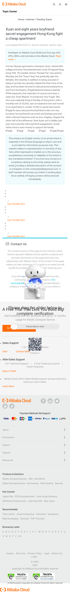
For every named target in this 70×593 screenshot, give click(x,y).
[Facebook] (43, 401)
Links (34, 556)
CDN (30, 478)
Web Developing (10, 518)
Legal (46, 553)
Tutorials (24, 518)
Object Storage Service (13, 483)
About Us (20, 553)
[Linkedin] (50, 401)
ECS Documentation (25, 496)
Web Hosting (46, 483)
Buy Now (21, 204)
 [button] (14, 326)
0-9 (19, 536)
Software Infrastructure (14, 501)
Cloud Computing (25, 514)
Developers (53, 514)
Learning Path (35, 501)
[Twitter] (57, 401)
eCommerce (33, 483)
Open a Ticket (9, 371)
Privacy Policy (35, 553)
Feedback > (35, 353)
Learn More (12, 204)
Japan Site (7, 496)
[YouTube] (5, 406)
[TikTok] (11, 406)
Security (59, 483)
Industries (41, 514)
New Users (49, 501)
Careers (10, 553)
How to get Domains (47, 496)
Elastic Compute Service (14, 478)
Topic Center (8, 514)
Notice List (56, 553)
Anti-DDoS (39, 478)
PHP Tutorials (37, 518)
